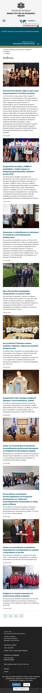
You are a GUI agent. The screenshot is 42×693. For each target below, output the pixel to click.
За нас (6, 671)
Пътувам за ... (32, 21)
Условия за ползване (9, 636)
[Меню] (4, 20)
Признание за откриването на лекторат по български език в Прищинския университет (21, 234)
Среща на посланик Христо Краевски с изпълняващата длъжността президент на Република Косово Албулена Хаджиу (20, 448)
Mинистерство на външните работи (24, 43)
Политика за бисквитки (10, 638)
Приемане (16, 684)
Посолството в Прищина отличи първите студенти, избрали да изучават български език (20, 345)
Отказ (27, 684)
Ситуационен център (29, 25)
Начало (6, 669)
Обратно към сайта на (28, 42)
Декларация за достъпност (11, 640)
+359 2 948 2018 (8, 658)
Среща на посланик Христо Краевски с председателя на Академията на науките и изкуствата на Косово (21, 550)
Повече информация (21, 689)
